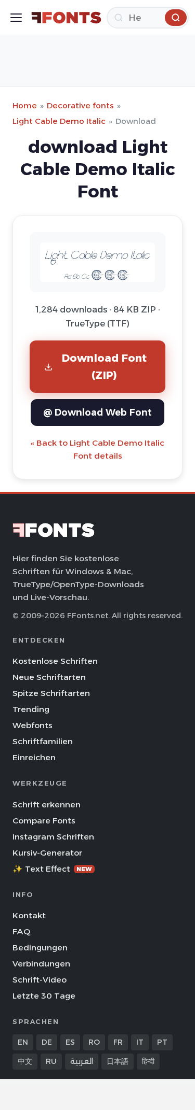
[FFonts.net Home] (66, 17)
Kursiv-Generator (47, 853)
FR (118, 1042)
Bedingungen (40, 947)
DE (47, 1042)
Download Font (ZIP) (104, 366)
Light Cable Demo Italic (59, 121)
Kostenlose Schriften (55, 661)
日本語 (117, 1061)
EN (23, 1042)
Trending (30, 709)
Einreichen (34, 757)
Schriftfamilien (42, 741)
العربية (81, 1061)
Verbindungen (41, 964)
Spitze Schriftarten (51, 693)
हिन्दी (148, 1061)
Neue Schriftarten (49, 677)
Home (24, 105)
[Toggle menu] (16, 17)
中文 (25, 1061)
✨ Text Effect (52, 869)
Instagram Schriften (53, 837)
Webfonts (32, 725)
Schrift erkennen (46, 804)
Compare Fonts (43, 821)
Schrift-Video (39, 980)
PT (162, 1042)
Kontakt (29, 915)
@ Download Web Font (97, 412)
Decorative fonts (80, 105)
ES (70, 1042)
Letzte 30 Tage (43, 996)
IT (140, 1042)
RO (94, 1042)
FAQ (21, 931)
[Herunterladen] (176, 17)
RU (51, 1061)
